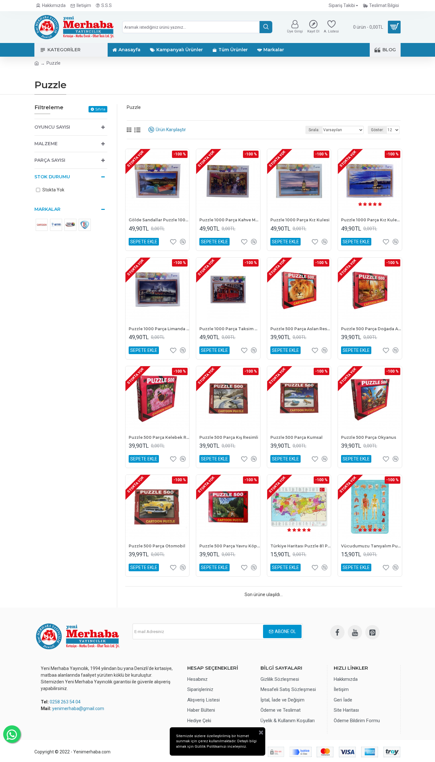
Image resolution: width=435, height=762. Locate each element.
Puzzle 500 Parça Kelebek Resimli (159, 437)
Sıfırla (100, 109)
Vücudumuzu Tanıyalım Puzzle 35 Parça (371, 546)
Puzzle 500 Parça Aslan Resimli (300, 328)
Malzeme (46, 143)
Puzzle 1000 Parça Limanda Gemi (159, 328)
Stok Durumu (52, 177)
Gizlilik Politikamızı (210, 746)
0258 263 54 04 (65, 701)
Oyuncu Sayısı (52, 127)
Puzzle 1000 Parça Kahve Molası (229, 219)
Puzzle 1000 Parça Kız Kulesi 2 (371, 219)
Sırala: (314, 130)
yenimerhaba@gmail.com (78, 708)
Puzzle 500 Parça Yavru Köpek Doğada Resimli (229, 546)
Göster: (377, 130)
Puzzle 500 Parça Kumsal (296, 437)
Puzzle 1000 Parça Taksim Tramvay (229, 328)
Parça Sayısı (49, 160)
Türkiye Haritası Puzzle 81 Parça (300, 546)
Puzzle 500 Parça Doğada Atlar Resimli (371, 328)
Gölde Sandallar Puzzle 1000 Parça (159, 219)
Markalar (47, 209)
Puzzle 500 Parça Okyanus (368, 437)
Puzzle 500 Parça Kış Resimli (228, 437)
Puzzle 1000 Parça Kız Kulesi (300, 219)
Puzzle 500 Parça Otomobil (157, 546)
